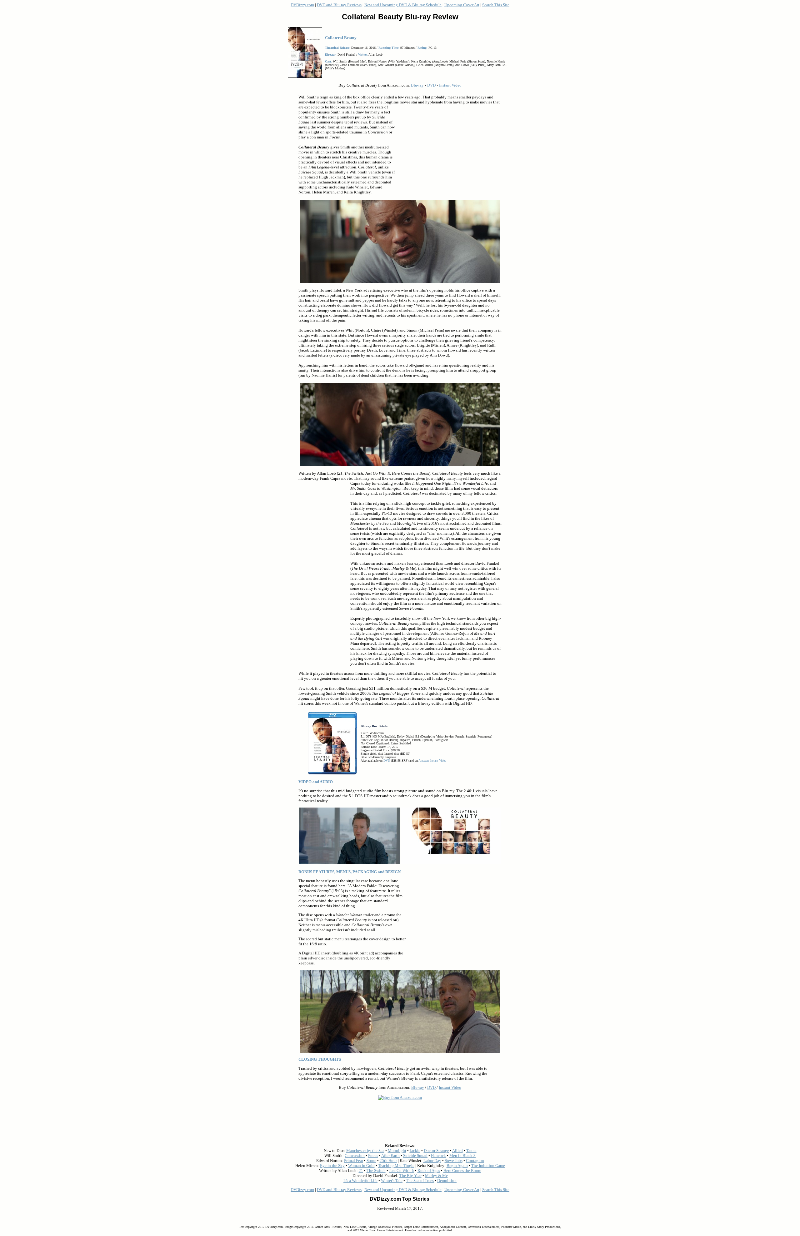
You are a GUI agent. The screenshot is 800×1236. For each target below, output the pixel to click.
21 (361, 1170)
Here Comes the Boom (462, 1170)
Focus (373, 1155)
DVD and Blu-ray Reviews (339, 5)
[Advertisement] (448, 149)
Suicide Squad (415, 1155)
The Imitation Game (488, 1165)
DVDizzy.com (302, 5)
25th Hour (388, 1160)
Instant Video (450, 85)
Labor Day (432, 1160)
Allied (457, 1150)
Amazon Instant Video (432, 760)
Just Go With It (401, 1170)
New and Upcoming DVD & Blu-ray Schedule (403, 5)
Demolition (447, 1180)
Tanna (471, 1150)
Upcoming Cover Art (461, 5)
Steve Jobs (453, 1160)
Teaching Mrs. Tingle (396, 1165)
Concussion (355, 1155)
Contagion (475, 1160)
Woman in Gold (361, 1165)
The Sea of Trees (420, 1180)
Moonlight (397, 1150)
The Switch (376, 1170)
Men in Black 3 (462, 1155)
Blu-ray (417, 85)
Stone (371, 1160)
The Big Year (410, 1175)
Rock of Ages (429, 1170)
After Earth (390, 1155)
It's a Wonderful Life (360, 1180)
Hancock (438, 1155)
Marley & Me (436, 1175)
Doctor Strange (436, 1150)
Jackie (415, 1150)
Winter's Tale (391, 1180)
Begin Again (457, 1165)
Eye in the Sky (332, 1165)
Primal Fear (353, 1160)
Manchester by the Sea (365, 1150)
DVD (431, 85)
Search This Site (495, 5)
